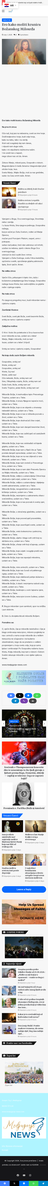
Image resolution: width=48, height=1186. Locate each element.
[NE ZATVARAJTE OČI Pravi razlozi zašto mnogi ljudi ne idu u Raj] (9, 990)
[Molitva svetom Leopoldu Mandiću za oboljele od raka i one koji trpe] (9, 203)
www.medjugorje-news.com (14, 665)
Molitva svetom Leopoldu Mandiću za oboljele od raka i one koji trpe (30, 203)
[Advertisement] (24, 91)
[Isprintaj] (33, 700)
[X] (20, 695)
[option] (24, 724)
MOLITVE (6, 20)
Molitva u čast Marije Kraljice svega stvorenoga (34, 837)
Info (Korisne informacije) (12, 1146)
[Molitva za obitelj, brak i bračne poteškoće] (9, 192)
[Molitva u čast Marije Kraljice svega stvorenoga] (35, 826)
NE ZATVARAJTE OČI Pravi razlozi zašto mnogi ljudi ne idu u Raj (32, 990)
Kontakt (5, 1150)
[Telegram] (15, 700)
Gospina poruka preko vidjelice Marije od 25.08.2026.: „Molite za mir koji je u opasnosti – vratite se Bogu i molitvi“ (31, 974)
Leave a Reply (24, 889)
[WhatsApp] (37, 695)
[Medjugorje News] (10, 11)
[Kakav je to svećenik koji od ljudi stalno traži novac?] (9, 1018)
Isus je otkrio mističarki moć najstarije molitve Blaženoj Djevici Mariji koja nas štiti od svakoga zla (12, 840)
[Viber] (24, 700)
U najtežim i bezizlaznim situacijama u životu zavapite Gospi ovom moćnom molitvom (34, 873)
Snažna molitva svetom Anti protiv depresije (10, 870)
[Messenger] (28, 695)
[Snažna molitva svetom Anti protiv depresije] (12, 860)
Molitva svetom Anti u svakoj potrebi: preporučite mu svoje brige (24, 732)
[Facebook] (11, 695)
